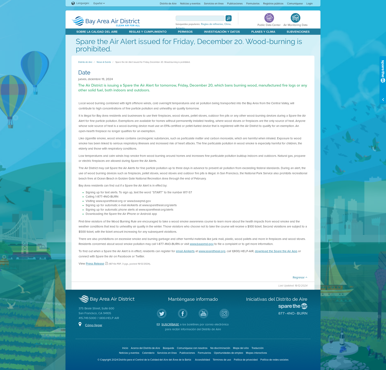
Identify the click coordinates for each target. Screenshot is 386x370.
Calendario (148, 353)
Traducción (258, 348)
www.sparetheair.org (212, 251)
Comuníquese (295, 3)
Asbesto (180, 28)
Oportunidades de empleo (228, 353)
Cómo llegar (93, 325)
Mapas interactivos (256, 353)
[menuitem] (168, 3)
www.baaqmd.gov (202, 244)
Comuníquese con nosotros (192, 348)
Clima (227, 24)
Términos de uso (222, 360)
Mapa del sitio (241, 348)
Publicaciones (235, 3)
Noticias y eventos (190, 3)
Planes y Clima (263, 32)
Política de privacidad (246, 360)
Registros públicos (273, 3)
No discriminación (220, 348)
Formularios (253, 3)
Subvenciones (298, 32)
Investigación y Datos (222, 32)
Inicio (125, 348)
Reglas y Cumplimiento (147, 32)
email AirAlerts (185, 251)
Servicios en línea (214, 3)
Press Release (95, 263)
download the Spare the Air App (276, 251)
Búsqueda (168, 348)
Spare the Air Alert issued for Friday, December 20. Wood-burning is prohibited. (152, 62)
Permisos (185, 32)
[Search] (229, 18)
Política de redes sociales (274, 360)
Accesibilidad (202, 360)
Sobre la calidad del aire (97, 32)
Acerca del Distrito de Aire (145, 348)
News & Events (104, 62)
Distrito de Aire (168, 3)
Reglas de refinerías (212, 24)
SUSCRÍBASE (170, 324)
